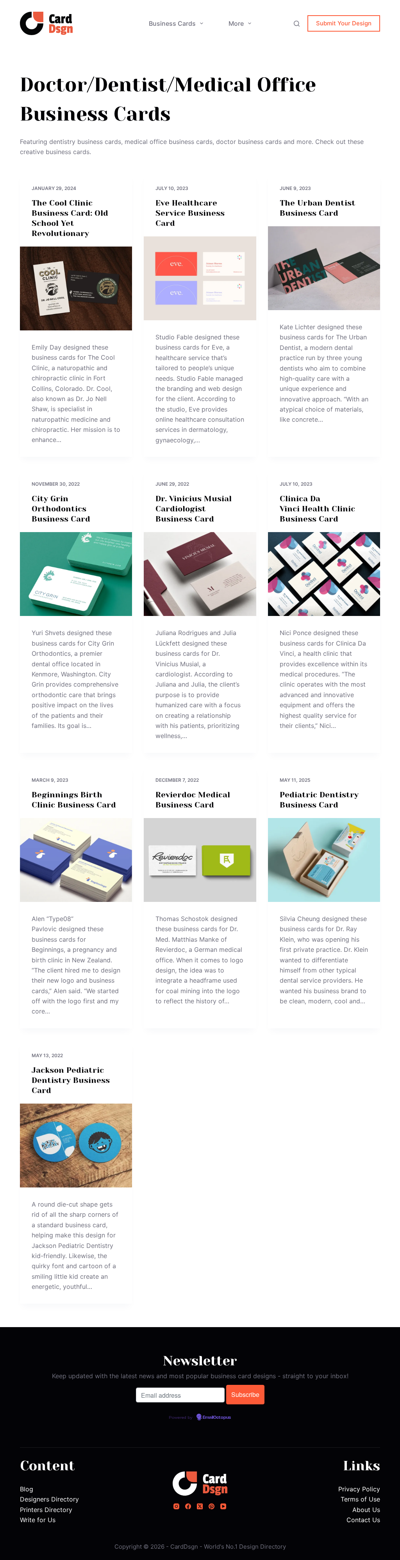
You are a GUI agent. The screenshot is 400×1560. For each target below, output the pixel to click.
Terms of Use (360, 1499)
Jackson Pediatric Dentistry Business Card (71, 1080)
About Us (366, 1510)
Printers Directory (46, 1510)
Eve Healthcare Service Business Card (190, 213)
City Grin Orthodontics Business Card (61, 509)
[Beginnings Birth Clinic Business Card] (76, 860)
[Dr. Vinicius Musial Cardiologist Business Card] (200, 574)
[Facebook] (188, 1506)
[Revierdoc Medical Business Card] (200, 860)
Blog (26, 1489)
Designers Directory (49, 1499)
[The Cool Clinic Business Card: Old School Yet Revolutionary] (76, 288)
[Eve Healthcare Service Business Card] (200, 278)
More (236, 23)
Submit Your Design (343, 23)
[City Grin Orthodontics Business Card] (76, 574)
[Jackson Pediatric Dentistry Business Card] (76, 1145)
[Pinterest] (211, 1506)
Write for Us (37, 1520)
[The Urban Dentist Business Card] (324, 268)
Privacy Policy (359, 1489)
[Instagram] (176, 1506)
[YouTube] (223, 1506)
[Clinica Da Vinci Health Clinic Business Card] (324, 574)
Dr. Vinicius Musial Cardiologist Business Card (193, 509)
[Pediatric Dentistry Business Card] (324, 860)
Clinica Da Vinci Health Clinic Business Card (317, 509)
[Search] (297, 24)
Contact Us (363, 1520)
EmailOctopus (217, 1418)
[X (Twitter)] (200, 1506)
